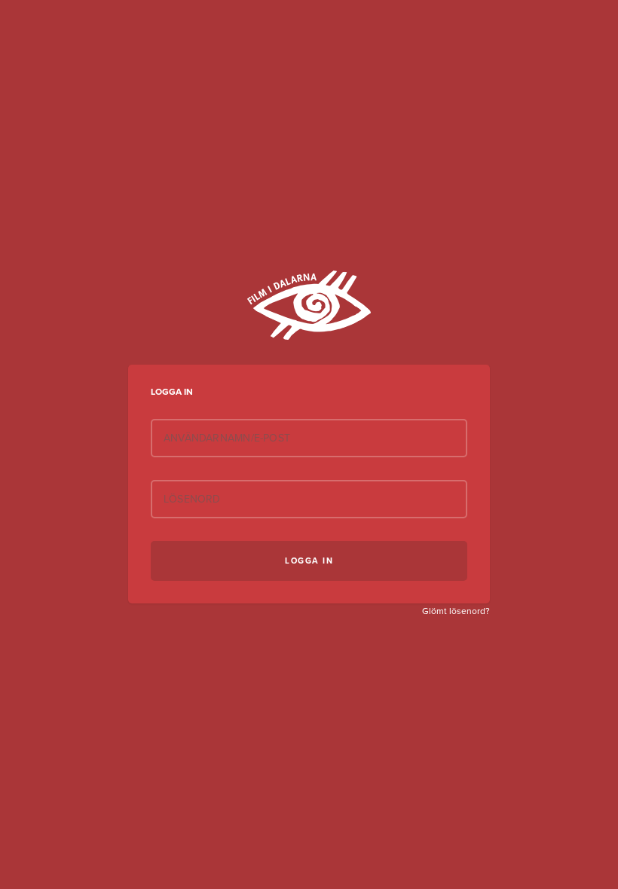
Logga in (309, 561)
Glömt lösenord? (456, 611)
